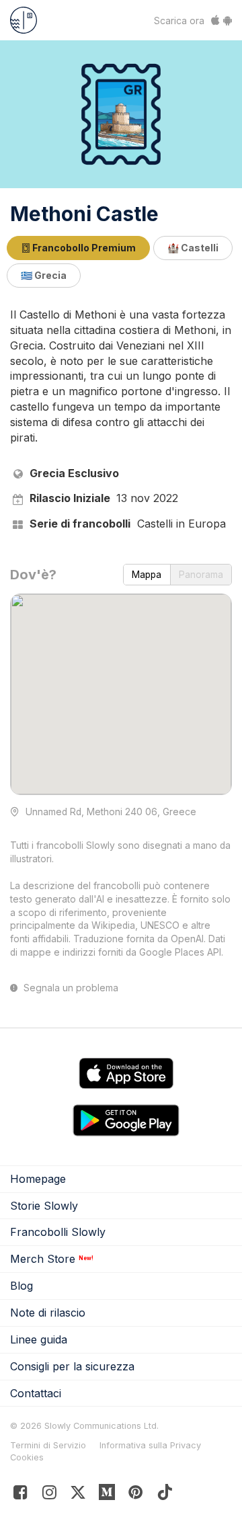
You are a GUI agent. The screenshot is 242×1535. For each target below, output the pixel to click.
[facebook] (20, 1495)
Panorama (201, 574)
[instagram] (49, 1495)
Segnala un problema (69, 988)
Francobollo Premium (83, 247)
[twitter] (78, 1495)
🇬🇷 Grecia (44, 275)
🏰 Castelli (192, 247)
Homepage (38, 1179)
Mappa (146, 574)
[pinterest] (107, 1495)
